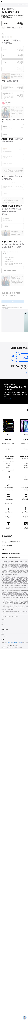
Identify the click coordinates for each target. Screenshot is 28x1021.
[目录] (26, 1)
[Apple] (1, 616)
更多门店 (20, 642)
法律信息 (15, 647)
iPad (5, 616)
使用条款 (7, 647)
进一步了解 (7, 398)
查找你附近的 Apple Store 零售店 (12, 642)
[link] (24, 1017)
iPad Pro (8, 439)
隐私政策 (2, 647)
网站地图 (20, 647)
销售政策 (11, 647)
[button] (19, 1)
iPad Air (10, 616)
